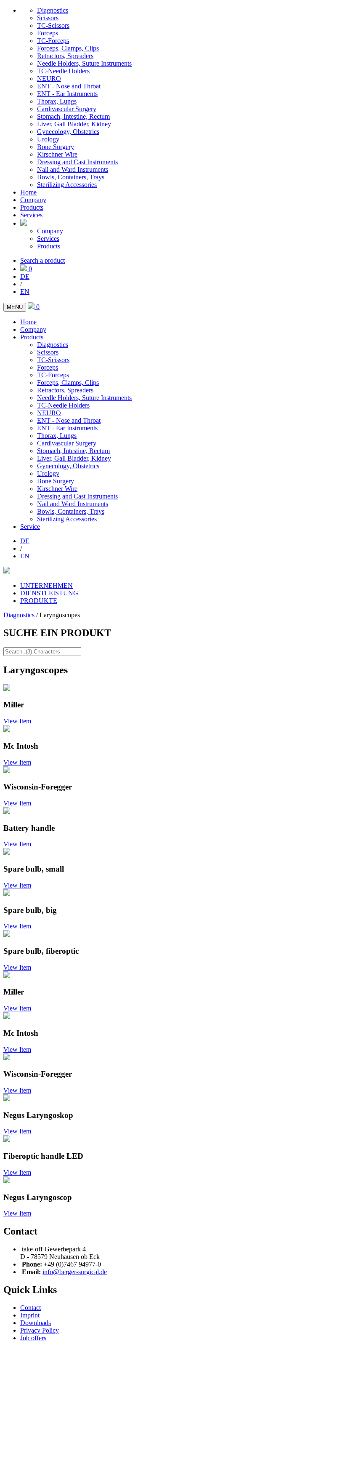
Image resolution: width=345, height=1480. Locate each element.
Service (30, 526)
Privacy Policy (39, 1330)
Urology (48, 139)
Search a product (42, 260)
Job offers (33, 1337)
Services (31, 215)
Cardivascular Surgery (66, 108)
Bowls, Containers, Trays (70, 177)
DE (24, 276)
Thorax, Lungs (57, 101)
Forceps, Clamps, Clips (68, 48)
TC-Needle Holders (63, 71)
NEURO (49, 78)
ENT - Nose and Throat (69, 86)
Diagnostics (52, 10)
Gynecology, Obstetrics (68, 131)
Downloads (35, 1322)
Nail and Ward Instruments (72, 169)
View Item (17, 721)
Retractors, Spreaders (65, 55)
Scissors (47, 17)
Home (28, 192)
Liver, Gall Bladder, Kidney (74, 124)
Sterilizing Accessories (67, 184)
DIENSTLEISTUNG (49, 593)
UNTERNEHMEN (46, 585)
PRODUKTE (38, 600)
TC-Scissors (53, 25)
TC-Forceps (53, 40)
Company (33, 199)
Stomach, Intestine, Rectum (73, 116)
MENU (15, 307)
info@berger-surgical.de (74, 1271)
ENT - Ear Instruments (67, 93)
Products (31, 207)
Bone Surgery (55, 146)
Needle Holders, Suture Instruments (84, 63)
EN (24, 291)
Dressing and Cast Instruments (77, 161)
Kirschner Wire (57, 154)
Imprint (30, 1315)
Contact (30, 1307)
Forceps (47, 33)
